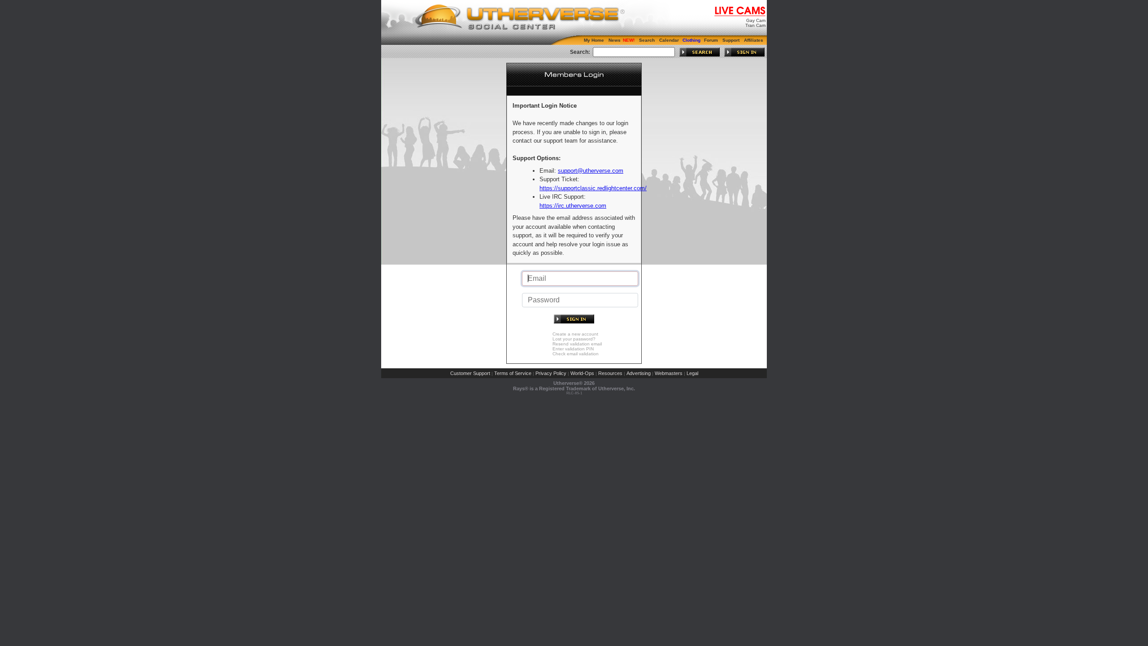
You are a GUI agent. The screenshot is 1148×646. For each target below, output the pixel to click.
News (615, 40)
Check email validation (575, 353)
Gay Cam (755, 20)
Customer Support (470, 373)
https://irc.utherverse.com (572, 205)
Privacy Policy (550, 373)
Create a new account (575, 334)
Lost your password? (574, 338)
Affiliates (753, 40)
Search (647, 40)
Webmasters (669, 373)
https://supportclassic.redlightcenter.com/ (593, 188)
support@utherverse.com (590, 170)
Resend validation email (577, 343)
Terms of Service (512, 373)
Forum (711, 40)
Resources (610, 373)
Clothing (691, 40)
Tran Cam (755, 25)
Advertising (638, 373)
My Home (594, 40)
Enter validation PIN (573, 348)
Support (730, 40)
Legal (692, 373)
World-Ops (582, 373)
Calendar (669, 40)
